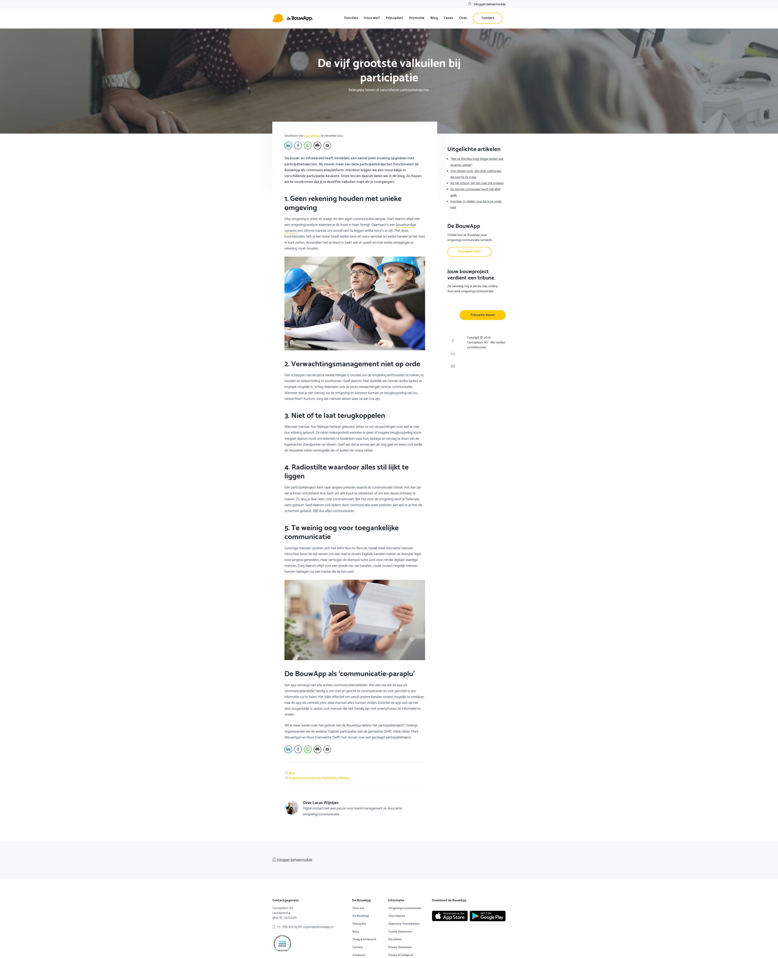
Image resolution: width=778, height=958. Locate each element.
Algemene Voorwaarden (404, 924)
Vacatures (359, 955)
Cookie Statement (400, 932)
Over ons (358, 908)
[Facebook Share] (298, 145)
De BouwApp (361, 916)
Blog (292, 773)
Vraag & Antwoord (364, 939)
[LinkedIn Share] (288, 145)
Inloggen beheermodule (490, 4)
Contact (358, 947)
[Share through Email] (327, 145)
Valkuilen (343, 778)
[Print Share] (317, 145)
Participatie (329, 778)
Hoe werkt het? (469, 251)
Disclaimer (395, 939)
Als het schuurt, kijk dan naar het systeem (477, 183)
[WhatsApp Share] (308, 145)
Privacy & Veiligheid (400, 955)
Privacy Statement (400, 947)
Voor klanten (396, 916)
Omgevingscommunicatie (305, 778)
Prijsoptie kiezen (482, 315)
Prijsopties (359, 924)
